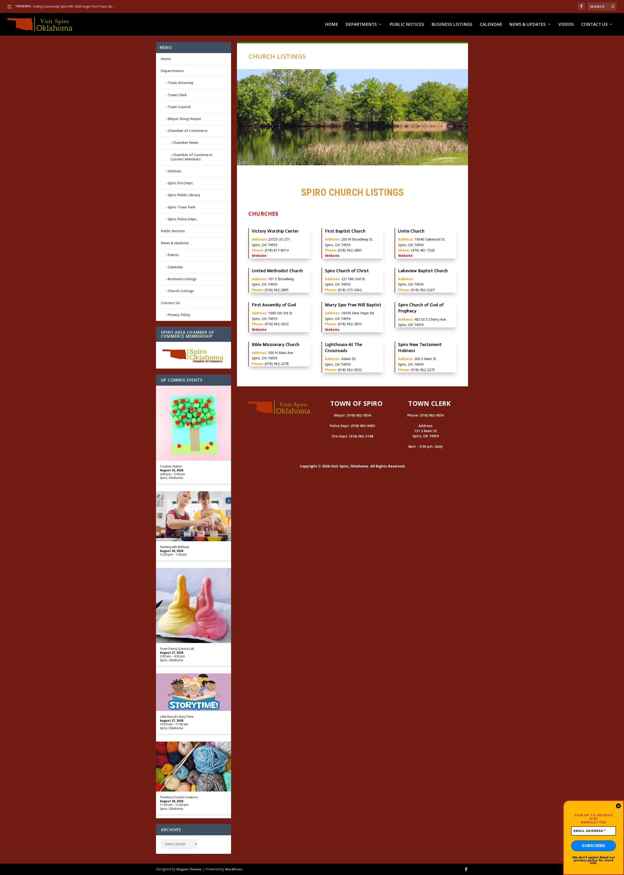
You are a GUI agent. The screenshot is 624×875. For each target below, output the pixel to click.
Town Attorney (181, 82)
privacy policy (586, 860)
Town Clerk (177, 95)
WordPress (233, 869)
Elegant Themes (189, 869)
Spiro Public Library (184, 195)
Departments (361, 24)
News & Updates (527, 24)
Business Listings (451, 24)
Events (173, 254)
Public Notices (407, 24)
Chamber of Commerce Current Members (191, 156)
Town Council (179, 106)
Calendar (491, 24)
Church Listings (181, 291)
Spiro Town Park (181, 207)
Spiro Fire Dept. (181, 183)
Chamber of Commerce (187, 130)
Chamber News (185, 142)
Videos (566, 24)
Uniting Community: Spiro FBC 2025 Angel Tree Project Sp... (73, 6)
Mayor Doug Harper (184, 118)
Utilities (174, 171)
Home (331, 24)
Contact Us (594, 24)
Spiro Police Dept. (182, 219)
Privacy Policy (179, 314)
